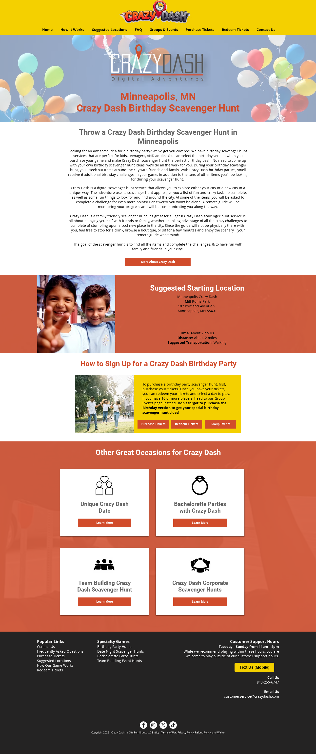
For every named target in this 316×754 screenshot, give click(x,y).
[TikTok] (173, 725)
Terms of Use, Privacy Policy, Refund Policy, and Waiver (193, 732)
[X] (163, 725)
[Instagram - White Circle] (153, 725)
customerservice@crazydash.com (251, 696)
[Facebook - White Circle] (143, 725)
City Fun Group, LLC (140, 732)
